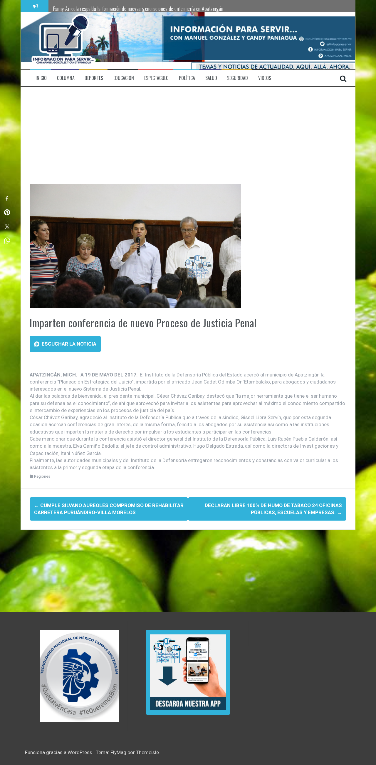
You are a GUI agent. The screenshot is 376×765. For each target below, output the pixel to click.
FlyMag (118, 752)
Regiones (42, 476)
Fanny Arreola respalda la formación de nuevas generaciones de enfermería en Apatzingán (138, 8)
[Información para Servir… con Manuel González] (63, 40)
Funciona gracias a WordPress (59, 752)
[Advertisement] (188, 140)
